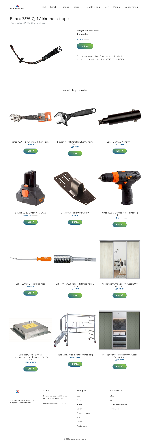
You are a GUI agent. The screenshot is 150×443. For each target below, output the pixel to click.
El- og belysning (92, 7)
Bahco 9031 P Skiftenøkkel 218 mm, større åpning (75, 143)
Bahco (96, 30)
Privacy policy (115, 409)
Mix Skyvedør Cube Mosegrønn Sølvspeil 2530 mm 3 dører (119, 356)
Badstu (53, 7)
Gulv (106, 7)
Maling (116, 7)
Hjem (12, 23)
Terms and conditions (119, 404)
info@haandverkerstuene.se (54, 403)
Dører (76, 7)
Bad (44, 7)
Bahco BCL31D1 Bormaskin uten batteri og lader (119, 214)
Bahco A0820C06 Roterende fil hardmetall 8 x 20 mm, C (75, 285)
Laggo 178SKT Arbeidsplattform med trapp (75, 355)
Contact (113, 400)
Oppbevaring (131, 7)
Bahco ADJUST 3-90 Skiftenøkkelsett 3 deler (30, 142)
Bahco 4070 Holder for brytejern (75, 213)
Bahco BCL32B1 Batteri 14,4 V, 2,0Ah (30, 213)
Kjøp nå (85, 46)
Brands (65, 7)
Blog (112, 396)
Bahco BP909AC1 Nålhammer (119, 142)
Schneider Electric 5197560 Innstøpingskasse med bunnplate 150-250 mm (31, 357)
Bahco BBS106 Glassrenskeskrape (30, 284)
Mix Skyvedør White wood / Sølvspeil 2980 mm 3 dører (119, 285)
